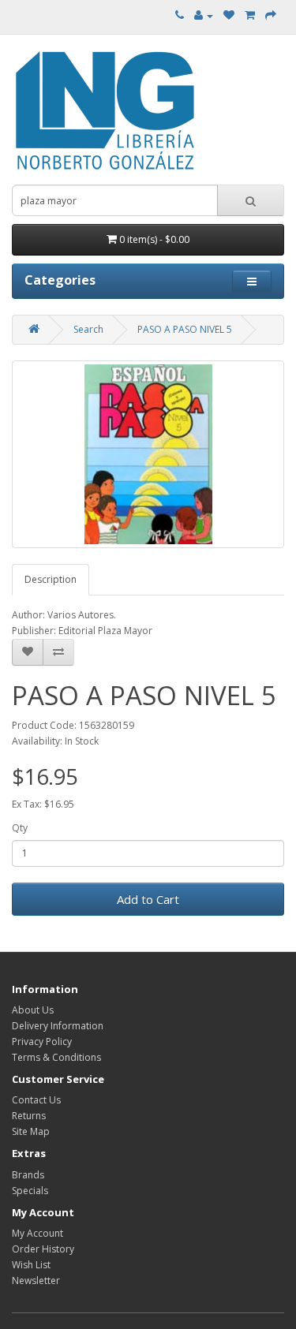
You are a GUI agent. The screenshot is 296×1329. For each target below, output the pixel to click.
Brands (28, 1175)
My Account (37, 1233)
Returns (29, 1115)
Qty (20, 827)
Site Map (31, 1131)
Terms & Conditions (56, 1057)
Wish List (31, 1264)
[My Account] (203, 15)
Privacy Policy (42, 1041)
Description (50, 579)
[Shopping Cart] (250, 15)
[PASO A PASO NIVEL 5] (148, 454)
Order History (43, 1249)
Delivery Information (57, 1025)
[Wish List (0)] (228, 15)
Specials (30, 1190)
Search (88, 329)
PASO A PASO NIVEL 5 (184, 329)
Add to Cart (148, 899)
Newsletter (36, 1280)
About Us (33, 1010)
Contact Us (36, 1100)
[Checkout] (270, 15)
